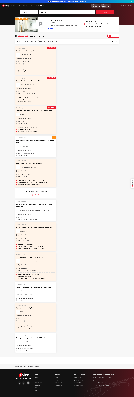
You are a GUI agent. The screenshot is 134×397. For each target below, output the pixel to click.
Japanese (30, 366)
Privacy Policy (77, 377)
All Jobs (37, 387)
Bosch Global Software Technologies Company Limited (34, 210)
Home (17, 366)
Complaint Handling (79, 382)
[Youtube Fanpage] (28, 383)
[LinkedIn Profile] (20, 383)
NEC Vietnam (23, 231)
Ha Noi (37, 366)
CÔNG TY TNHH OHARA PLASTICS (29, 291)
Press (75, 387)
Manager (20, 217)
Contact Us (37, 385)
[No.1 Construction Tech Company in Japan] (18, 55)
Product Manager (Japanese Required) (30, 257)
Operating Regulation (79, 380)
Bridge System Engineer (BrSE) (26, 153)
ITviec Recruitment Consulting (28, 167)
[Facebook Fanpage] (24, 383)
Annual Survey (58, 385)
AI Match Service (39, 382)
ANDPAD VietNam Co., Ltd (27, 55)
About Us (37, 380)
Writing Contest (58, 380)
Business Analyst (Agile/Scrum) (27, 308)
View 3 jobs (50, 28)
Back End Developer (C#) (92, 21)
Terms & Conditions (79, 385)
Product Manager (22, 268)
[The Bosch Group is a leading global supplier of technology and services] (18, 210)
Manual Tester (21, 91)
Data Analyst (21, 319)
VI (131, 5)
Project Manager (22, 238)
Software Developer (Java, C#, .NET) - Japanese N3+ (35, 111)
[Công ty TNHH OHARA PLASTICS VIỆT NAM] (18, 291)
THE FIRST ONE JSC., (26, 341)
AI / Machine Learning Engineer (26, 298)
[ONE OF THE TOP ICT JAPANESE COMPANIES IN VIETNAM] (18, 231)
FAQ (36, 390)
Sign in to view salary (25, 58)
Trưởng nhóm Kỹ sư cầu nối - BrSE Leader (31, 338)
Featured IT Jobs (58, 382)
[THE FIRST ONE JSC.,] (18, 342)
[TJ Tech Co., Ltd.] (18, 312)
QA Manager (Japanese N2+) (26, 51)
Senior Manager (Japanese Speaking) (29, 163)
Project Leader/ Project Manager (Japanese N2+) (34, 227)
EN (128, 5)
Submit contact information (102, 385)
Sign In (124, 5)
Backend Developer (23, 121)
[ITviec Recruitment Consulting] (18, 167)
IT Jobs (13, 5)
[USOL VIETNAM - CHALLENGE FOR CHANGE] (18, 114)
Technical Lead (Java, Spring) (93, 26)
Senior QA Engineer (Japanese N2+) (29, 81)
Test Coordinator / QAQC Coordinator (28, 62)
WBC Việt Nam (24, 146)
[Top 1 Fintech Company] (18, 261)
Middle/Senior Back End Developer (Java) (97, 24)
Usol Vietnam (23, 114)
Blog (30, 5)
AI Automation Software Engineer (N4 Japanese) (33, 287)
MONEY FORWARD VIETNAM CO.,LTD (30, 261)
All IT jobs (23, 366)
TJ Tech (22, 311)
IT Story (56, 377)
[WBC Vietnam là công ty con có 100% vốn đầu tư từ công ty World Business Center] (18, 146)
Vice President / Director (24, 174)
